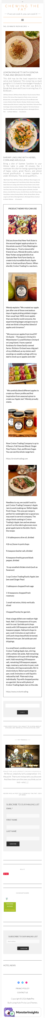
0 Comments (22, 111)
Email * (9, 808)
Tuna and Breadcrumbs (12, 109)
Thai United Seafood (33, 107)
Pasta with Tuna (37, 104)
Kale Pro (30, 998)
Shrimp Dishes (31, 194)
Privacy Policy (22, 988)
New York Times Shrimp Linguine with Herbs (20, 189)
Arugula (35, 179)
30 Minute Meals (17, 94)
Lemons (5, 102)
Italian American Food (22, 184)
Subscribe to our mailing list (23, 937)
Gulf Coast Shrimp (21, 182)
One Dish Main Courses (14, 192)
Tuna (4, 109)
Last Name (11, 831)
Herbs (27, 182)
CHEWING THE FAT (22, 7)
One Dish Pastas (33, 192)
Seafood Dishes (18, 107)
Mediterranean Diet (8, 104)
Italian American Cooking (9, 184)
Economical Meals (35, 94)
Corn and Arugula (11, 182)
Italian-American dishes (12, 187)
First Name (11, 820)
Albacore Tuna (26, 94)
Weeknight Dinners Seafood (32, 196)
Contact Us (22, 992)
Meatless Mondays (21, 102)
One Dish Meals (25, 192)
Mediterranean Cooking (33, 102)
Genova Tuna (13, 97)
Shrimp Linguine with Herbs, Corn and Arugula (19, 158)
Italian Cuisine (32, 184)
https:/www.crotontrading (17, 691)
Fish (9, 97)
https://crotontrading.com (17, 458)
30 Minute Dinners (8, 94)
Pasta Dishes (29, 104)
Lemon (29, 97)
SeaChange (6, 107)
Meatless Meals (12, 102)
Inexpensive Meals (22, 97)
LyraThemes (32, 1002)
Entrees (5, 97)
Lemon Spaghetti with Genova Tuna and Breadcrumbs (20, 73)
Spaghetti (25, 107)
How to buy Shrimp (34, 182)
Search (22, 712)
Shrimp (25, 194)
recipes (12, 910)
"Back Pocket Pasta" (8, 179)
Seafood (12, 107)
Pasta (24, 104)
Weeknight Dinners (23, 109)
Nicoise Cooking (18, 104)
